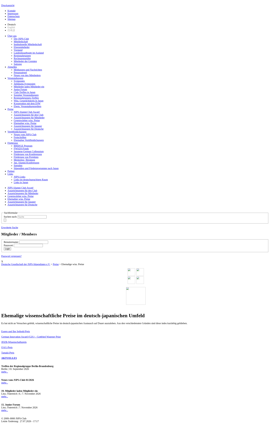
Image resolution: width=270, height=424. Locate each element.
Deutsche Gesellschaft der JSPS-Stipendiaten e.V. (25, 264)
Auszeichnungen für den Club (28, 114)
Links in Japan (21, 182)
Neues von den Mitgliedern (27, 75)
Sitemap (11, 19)
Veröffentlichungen (17, 131)
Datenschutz (14, 16)
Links (10, 174)
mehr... (4, 371)
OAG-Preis (6, 347)
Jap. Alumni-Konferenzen (26, 162)
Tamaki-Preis (7, 352)
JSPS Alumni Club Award (27, 112)
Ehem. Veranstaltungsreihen (27, 106)
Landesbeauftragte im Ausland (29, 52)
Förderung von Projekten (26, 157)
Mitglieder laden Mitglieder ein (29, 86)
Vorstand (18, 50)
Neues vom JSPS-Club (25, 134)
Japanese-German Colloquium (29, 151)
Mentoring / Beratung (24, 160)
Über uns (12, 36)
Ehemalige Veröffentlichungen (29, 140)
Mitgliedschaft (21, 41)
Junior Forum (20, 89)
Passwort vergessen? (11, 256)
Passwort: (8, 245)
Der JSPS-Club (21, 38)
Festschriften (20, 137)
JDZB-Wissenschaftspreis (14, 342)
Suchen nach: (10, 216)
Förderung (13, 143)
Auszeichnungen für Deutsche (29, 129)
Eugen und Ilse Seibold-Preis (15, 331)
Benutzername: (11, 242)
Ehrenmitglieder (22, 47)
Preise (10, 109)
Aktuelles (12, 67)
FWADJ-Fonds (21, 148)
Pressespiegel (20, 72)
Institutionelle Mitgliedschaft (28, 44)
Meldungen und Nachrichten (28, 69)
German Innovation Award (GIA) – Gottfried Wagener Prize (31, 336)
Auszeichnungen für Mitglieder (29, 117)
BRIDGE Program (23, 145)
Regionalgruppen (22, 55)
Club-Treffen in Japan (24, 92)
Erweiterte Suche (9, 227)
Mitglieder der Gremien (25, 61)
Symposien (19, 81)
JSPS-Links (19, 176)
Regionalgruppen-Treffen (26, 98)
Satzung (18, 64)
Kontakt (11, 10)
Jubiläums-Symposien (24, 83)
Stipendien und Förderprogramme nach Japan (36, 168)
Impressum (13, 13)
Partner (11, 171)
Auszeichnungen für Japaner (28, 126)
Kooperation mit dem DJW (27, 103)
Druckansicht (7, 5)
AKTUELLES (9, 358)
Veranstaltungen (15, 78)
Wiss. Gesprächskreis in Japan (28, 100)
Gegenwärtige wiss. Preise (27, 120)
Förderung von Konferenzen (28, 154)
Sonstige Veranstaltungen (26, 95)
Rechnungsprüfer (22, 58)
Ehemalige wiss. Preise (25, 123)
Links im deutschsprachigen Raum (31, 179)
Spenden (18, 165)
